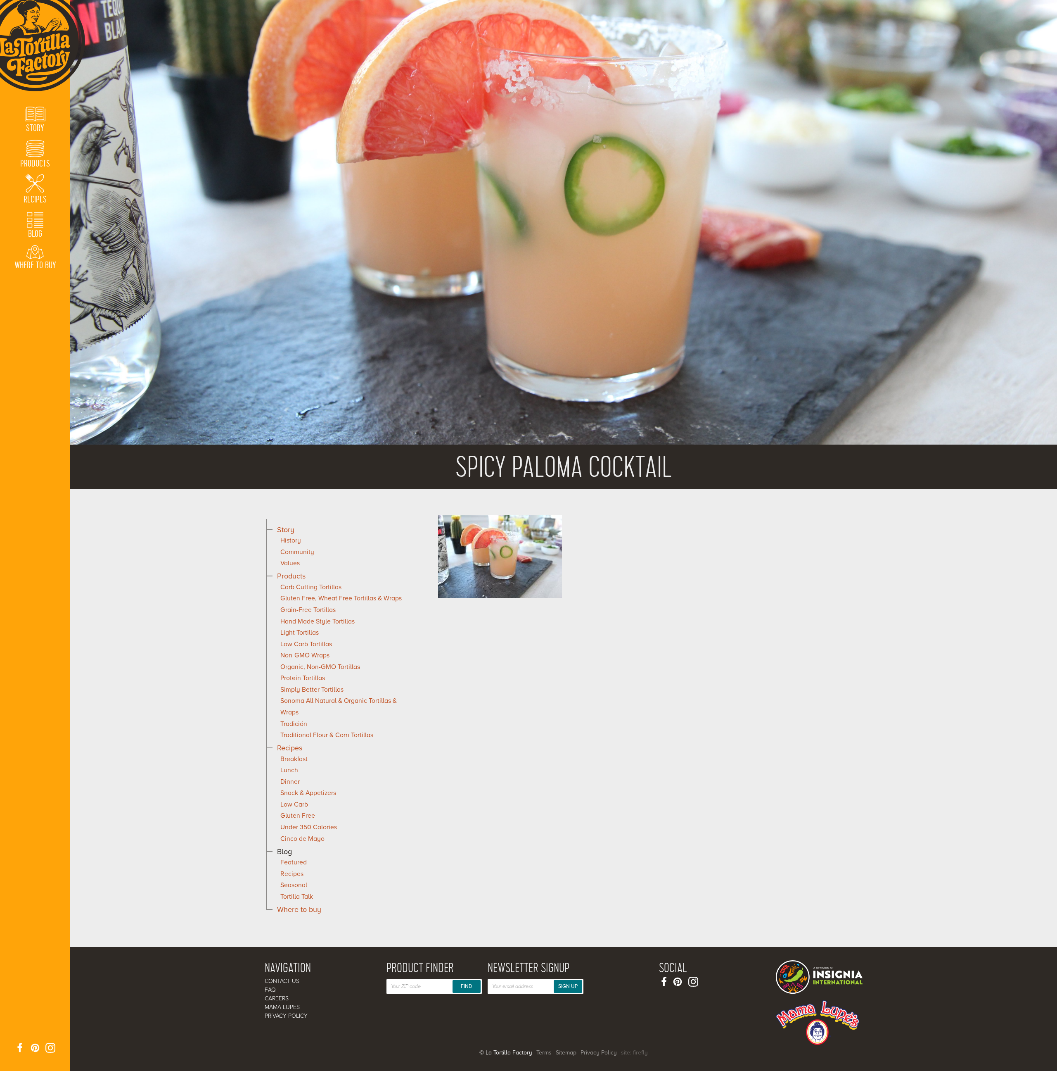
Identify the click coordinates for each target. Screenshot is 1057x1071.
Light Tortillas (299, 632)
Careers (277, 998)
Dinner (290, 781)
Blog (284, 851)
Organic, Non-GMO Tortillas (320, 667)
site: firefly (634, 1052)
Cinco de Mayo (302, 839)
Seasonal (293, 885)
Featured (293, 862)
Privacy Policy (286, 1015)
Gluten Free (297, 815)
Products (291, 576)
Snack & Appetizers (308, 793)
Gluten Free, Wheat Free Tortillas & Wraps (341, 598)
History (290, 540)
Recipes (289, 747)
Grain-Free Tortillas (308, 610)
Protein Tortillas (302, 678)
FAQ (270, 989)
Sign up (568, 986)
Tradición (293, 724)
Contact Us (282, 981)
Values (290, 563)
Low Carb (294, 804)
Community (297, 552)
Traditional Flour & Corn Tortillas (326, 735)
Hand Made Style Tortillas (317, 621)
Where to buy (299, 909)
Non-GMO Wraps (304, 655)
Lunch (289, 770)
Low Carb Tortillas (306, 644)
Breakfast (294, 759)
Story (285, 529)
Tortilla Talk (296, 896)
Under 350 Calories (308, 827)
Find (466, 986)
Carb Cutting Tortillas (310, 587)
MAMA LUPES (282, 1007)
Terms (544, 1052)
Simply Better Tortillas (312, 689)
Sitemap (566, 1052)
